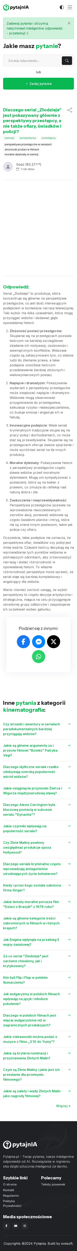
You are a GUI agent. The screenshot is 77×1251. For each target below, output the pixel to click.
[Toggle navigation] (70, 7)
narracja (9, 137)
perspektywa (28, 137)
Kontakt (8, 1190)
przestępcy (49, 137)
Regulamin (11, 1195)
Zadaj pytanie (40, 84)
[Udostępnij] (69, 121)
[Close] (69, 23)
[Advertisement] (38, 228)
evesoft (66, 1243)
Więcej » (63, 1106)
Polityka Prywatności (12, 1203)
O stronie (10, 1184)
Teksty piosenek (53, 1184)
